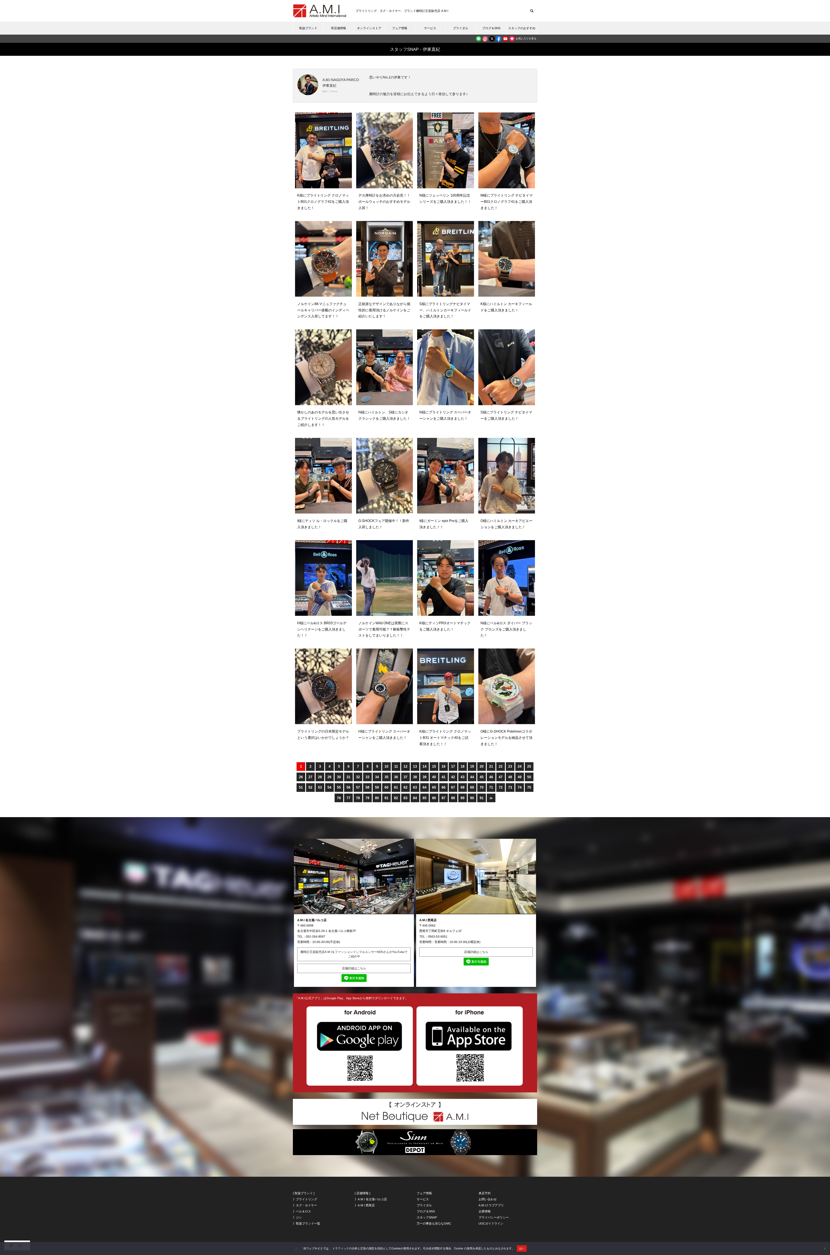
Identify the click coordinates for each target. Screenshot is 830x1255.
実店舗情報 (338, 28)
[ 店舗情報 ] (362, 1193)
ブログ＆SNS (491, 28)
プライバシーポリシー (494, 1217)
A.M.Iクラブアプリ (491, 1205)
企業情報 (485, 1211)
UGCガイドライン (491, 1223)
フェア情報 (399, 28)
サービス (430, 28)
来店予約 (485, 1193)
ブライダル (460, 28)
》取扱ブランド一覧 (306, 1223)
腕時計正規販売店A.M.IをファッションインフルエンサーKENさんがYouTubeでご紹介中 (353, 954)
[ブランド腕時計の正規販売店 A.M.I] (320, 11)
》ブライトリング (305, 1199)
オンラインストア (369, 28)
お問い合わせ (488, 1199)
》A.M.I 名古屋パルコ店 (371, 1199)
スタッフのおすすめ (521, 28)
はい (522, 1248)
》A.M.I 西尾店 (365, 1205)
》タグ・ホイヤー (305, 1205)
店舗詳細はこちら (354, 968)
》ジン (297, 1217)
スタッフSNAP (427, 1217)
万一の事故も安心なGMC (434, 1223)
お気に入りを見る (525, 38)
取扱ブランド (308, 28)
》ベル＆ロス (302, 1211)
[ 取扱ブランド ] (303, 1193)
